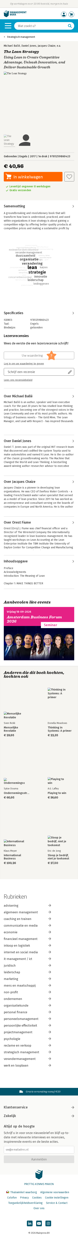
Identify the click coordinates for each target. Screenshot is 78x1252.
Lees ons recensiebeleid (18, 380)
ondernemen (13, 999)
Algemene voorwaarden (54, 1192)
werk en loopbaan (16, 1065)
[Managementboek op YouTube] (39, 1223)
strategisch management (21, 1052)
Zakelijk (10, 1116)
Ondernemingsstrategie (17, 793)
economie (10, 932)
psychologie (12, 1039)
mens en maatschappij (20, 985)
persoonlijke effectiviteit (20, 1025)
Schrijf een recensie (21, 372)
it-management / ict (18, 959)
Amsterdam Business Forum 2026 (34, 619)
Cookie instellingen (56, 1197)
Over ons (39, 1208)
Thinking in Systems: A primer (60, 729)
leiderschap (12, 972)
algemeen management (21, 912)
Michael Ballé (12, 45)
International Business (12, 857)
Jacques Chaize (46, 45)
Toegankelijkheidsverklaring (25, 1203)
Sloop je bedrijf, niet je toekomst (58, 857)
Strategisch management (21, 36)
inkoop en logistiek (17, 945)
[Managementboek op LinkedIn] (30, 1223)
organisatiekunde (16, 1005)
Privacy (24, 1197)
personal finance (15, 1012)
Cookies (37, 1197)
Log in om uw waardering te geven (24, 363)
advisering (11, 905)
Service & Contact (56, 1203)
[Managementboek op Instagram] (48, 1223)
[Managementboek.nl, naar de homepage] (15, 16)
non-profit (11, 992)
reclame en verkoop (17, 1045)
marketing (11, 979)
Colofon (12, 1197)
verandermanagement (20, 1059)
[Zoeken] (70, 26)
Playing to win (57, 793)
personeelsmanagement (21, 1019)
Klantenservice (16, 1107)
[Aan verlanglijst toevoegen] (69, 176)
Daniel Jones (28, 45)
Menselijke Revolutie (11, 729)
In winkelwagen (28, 176)
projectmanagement (18, 1032)
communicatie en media (21, 925)
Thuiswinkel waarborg (23, 1192)
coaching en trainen (17, 919)
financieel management (20, 939)
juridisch (10, 965)
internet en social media (21, 952)
